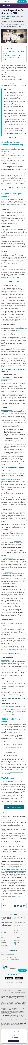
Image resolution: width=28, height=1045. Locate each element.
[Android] (19, 979)
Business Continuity (18, 942)
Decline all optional (14, 1039)
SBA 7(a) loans (5, 254)
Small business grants (6, 410)
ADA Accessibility (17, 940)
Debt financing (5, 154)
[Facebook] (15, 906)
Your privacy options (21, 943)
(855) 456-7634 (7, 919)
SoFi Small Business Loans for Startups (9, 956)
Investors (3, 938)
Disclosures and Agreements (20, 934)
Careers (3, 940)
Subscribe (22, 970)
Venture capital (5, 660)
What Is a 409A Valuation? (17, 467)
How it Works (4, 934)
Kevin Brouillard (8, 16)
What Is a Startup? (15, 653)
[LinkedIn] (21, 906)
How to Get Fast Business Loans (7, 952)
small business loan (21, 681)
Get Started (22, 1)
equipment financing (21, 328)
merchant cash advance (13, 289)
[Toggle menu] (2, 1)
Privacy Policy (16, 1037)
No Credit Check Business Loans (7, 954)
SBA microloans (5, 229)
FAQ (6, 59)
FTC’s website (18, 896)
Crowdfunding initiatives (7, 479)
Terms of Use (16, 932)
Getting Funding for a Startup (12, 57)
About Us (3, 930)
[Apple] (9, 979)
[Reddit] (24, 906)
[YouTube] (19, 974)
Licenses (16, 935)
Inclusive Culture (4, 942)
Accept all (13, 1041)
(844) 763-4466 (7, 925)
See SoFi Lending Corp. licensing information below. (15, 871)
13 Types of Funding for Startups (13, 55)
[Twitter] (18, 906)
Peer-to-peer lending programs (9, 706)
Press (2, 937)
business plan (17, 541)
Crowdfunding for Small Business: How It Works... (11, 957)
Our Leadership (4, 932)
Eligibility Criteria (17, 938)
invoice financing (9, 572)
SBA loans (4, 217)
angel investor (6, 512)
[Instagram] (16, 974)
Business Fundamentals (16, 138)
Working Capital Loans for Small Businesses (10, 959)
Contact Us (3, 943)
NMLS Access (17, 937)
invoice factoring (8, 558)
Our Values (3, 935)
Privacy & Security (17, 930)
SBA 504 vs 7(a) (14, 281)
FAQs (2, 947)
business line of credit (6, 379)
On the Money (4, 945)
